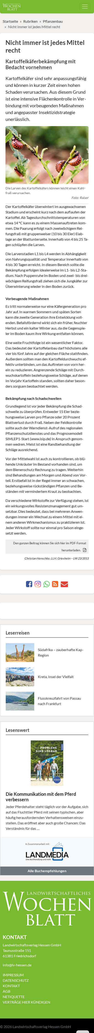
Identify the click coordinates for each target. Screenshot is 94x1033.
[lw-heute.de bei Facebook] (29, 585)
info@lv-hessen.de (17, 965)
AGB (6, 991)
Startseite (10, 21)
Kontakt (11, 986)
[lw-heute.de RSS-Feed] (55, 585)
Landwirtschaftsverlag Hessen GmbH (42, 1026)
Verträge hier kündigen (26, 1002)
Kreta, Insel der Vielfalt (56, 676)
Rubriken (30, 21)
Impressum (13, 975)
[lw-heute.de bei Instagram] (38, 585)
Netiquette (14, 996)
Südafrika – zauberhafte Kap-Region (61, 652)
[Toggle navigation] (84, 6)
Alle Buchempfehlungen (47, 871)
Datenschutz (16, 980)
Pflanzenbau (53, 21)
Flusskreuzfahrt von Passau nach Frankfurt (59, 701)
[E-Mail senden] (64, 585)
